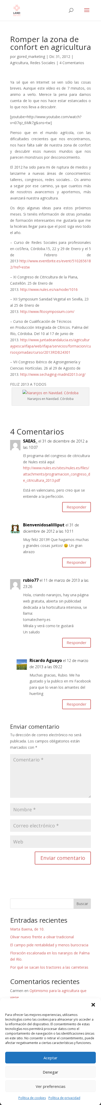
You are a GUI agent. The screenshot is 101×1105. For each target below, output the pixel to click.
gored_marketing (31, 56)
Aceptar (50, 1057)
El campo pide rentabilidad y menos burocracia (49, 944)
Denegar (50, 1072)
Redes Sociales (42, 62)
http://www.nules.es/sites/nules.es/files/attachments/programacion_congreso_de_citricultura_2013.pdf (56, 474)
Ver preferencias (51, 1086)
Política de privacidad (64, 1098)
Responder (76, 507)
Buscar (82, 903)
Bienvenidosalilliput (43, 525)
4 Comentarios (71, 62)
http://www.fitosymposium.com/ (47, 311)
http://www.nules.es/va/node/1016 (49, 289)
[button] (93, 1004)
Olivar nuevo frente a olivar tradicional (42, 936)
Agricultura (19, 62)
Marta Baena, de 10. (27, 929)
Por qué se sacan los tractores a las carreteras (49, 967)
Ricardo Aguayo (46, 660)
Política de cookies (32, 1098)
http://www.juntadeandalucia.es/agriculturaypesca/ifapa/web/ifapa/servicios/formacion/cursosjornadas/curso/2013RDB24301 (50, 346)
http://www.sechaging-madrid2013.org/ (52, 374)
